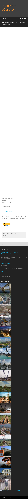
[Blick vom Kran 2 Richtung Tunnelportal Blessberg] (1, 109)
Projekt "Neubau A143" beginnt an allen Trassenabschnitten (12, 253)
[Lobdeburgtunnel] (5, 451)
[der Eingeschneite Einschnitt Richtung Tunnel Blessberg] (1, 175)
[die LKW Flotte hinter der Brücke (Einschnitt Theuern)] (1, 89)
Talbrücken (5, 22)
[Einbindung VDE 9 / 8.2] (5, 320)
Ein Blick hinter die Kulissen (10, 19)
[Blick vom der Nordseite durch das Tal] (1, 48)
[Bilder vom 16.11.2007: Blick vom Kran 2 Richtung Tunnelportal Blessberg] (11, 99)
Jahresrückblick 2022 (7, 272)
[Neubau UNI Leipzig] (5, 331)
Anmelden (6, 244)
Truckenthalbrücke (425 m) (16, 22)
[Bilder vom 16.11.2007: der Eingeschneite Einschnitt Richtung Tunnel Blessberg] (11, 165)
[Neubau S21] (5, 375)
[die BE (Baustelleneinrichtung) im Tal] (1, 129)
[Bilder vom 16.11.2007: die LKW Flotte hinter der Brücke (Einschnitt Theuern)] (11, 79)
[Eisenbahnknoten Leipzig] (5, 364)
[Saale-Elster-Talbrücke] (5, 288)
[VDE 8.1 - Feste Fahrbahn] (5, 298)
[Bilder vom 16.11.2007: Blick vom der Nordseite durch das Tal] (11, 38)
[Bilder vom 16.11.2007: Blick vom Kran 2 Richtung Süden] (9, 142)
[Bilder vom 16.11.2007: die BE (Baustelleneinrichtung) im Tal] (11, 119)
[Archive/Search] (22, 19)
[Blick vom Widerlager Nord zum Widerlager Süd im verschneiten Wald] (1, 195)
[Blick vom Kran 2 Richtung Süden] (1, 155)
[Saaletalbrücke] (5, 484)
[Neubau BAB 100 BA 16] (5, 353)
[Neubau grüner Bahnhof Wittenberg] (5, 473)
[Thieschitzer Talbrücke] (5, 397)
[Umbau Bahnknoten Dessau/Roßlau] (11, 490)
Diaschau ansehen (8, 211)
